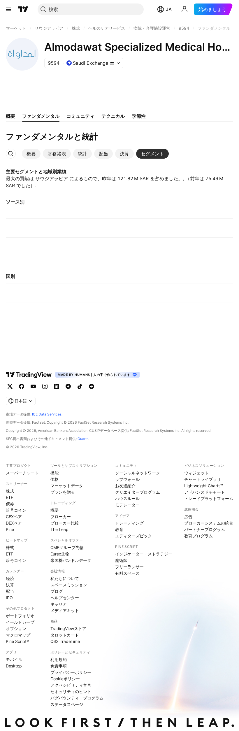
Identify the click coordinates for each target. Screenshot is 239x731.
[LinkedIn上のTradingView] (56, 386)
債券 (10, 503)
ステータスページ (66, 704)
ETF (9, 497)
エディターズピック (133, 535)
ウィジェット (196, 472)
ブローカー (60, 516)
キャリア (58, 604)
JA (169, 9)
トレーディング (129, 522)
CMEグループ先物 (67, 547)
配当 (10, 591)
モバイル (14, 659)
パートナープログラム (204, 529)
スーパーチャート (22, 472)
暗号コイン (16, 510)
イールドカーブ (20, 622)
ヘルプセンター (64, 597)
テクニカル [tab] (113, 116)
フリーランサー (129, 566)
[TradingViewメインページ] (29, 375)
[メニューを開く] (8, 9)
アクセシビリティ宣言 (70, 685)
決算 (10, 584)
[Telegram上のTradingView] (68, 386)
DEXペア (14, 522)
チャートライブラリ (202, 479)
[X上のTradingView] (10, 386)
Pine (10, 529)
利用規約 (58, 659)
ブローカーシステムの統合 (208, 522)
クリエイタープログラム (137, 492)
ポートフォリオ (20, 615)
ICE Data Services (46, 414)
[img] (112, 63)
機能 (54, 472)
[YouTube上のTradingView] (33, 386)
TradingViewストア (68, 628)
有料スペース (127, 573)
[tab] (31, 154)
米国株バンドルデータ (70, 560)
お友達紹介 (125, 485)
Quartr (83, 439)
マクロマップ (18, 634)
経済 (10, 578)
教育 (119, 529)
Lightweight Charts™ (203, 485)
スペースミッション (68, 584)
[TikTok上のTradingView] (80, 386)
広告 (188, 516)
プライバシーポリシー (70, 672)
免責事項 (58, 665)
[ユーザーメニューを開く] (184, 9)
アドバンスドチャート (204, 492)
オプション (16, 628)
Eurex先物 (59, 553)
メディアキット (64, 610)
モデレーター (127, 504)
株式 (10, 490)
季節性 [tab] (139, 116)
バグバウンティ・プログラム (76, 697)
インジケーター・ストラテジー (143, 553)
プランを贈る (62, 492)
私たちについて (64, 578)
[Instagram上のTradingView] (45, 386)
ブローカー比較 (64, 522)
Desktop (14, 665)
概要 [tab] (10, 116)
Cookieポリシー (65, 678)
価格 (54, 479)
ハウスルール (127, 498)
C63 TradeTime (65, 641)
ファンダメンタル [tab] (40, 116)
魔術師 (121, 560)
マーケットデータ (66, 485)
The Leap (59, 529)
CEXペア (14, 516)
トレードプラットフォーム (208, 498)
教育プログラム (198, 535)
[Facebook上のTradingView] (21, 386)
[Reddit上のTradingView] (91, 386)
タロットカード (64, 634)
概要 (54, 510)
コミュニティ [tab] (80, 116)
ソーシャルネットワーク (137, 472)
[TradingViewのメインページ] (23, 9)
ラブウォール (127, 479)
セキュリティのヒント (70, 691)
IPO (9, 597)
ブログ (56, 591)
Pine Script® (17, 641)
